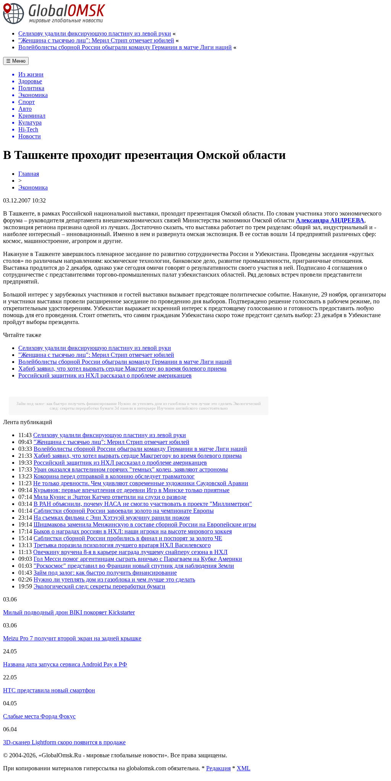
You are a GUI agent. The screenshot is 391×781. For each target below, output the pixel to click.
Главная (28, 173)
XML (243, 768)
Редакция (218, 768)
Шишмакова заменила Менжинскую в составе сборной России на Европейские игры (145, 524)
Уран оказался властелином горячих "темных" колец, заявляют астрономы (131, 469)
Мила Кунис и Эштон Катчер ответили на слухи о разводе (110, 497)
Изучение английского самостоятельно (192, 408)
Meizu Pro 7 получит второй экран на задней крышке (72, 638)
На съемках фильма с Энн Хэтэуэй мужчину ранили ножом (112, 517)
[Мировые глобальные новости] (54, 22)
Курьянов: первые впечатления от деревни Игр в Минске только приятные (131, 490)
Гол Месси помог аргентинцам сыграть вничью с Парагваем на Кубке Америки (138, 559)
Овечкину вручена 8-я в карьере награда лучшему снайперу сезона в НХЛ (130, 552)
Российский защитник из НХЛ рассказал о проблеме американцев (105, 375)
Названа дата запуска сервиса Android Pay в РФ (65, 664)
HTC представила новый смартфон (49, 690)
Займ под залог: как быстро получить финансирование (66, 403)
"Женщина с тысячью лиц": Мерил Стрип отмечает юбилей (96, 40)
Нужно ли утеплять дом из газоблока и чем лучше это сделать (175, 403)
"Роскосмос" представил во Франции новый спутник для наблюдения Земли (134, 565)
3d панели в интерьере (135, 408)
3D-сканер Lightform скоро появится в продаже (64, 742)
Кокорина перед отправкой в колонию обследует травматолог (114, 476)
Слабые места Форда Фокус (39, 716)
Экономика (33, 187)
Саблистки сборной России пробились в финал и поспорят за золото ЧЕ (128, 538)
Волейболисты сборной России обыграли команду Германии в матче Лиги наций (125, 47)
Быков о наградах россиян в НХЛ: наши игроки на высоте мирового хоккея (133, 531)
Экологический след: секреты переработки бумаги (99, 586)
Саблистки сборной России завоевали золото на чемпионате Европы (124, 510)
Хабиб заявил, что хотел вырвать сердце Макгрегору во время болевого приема (122, 368)
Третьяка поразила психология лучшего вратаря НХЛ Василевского (122, 545)
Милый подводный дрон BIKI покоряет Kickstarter (69, 612)
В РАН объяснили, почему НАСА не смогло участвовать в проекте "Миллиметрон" (143, 504)
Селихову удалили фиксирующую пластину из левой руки (94, 33)
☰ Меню (16, 61)
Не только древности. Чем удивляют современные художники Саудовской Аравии (140, 483)
